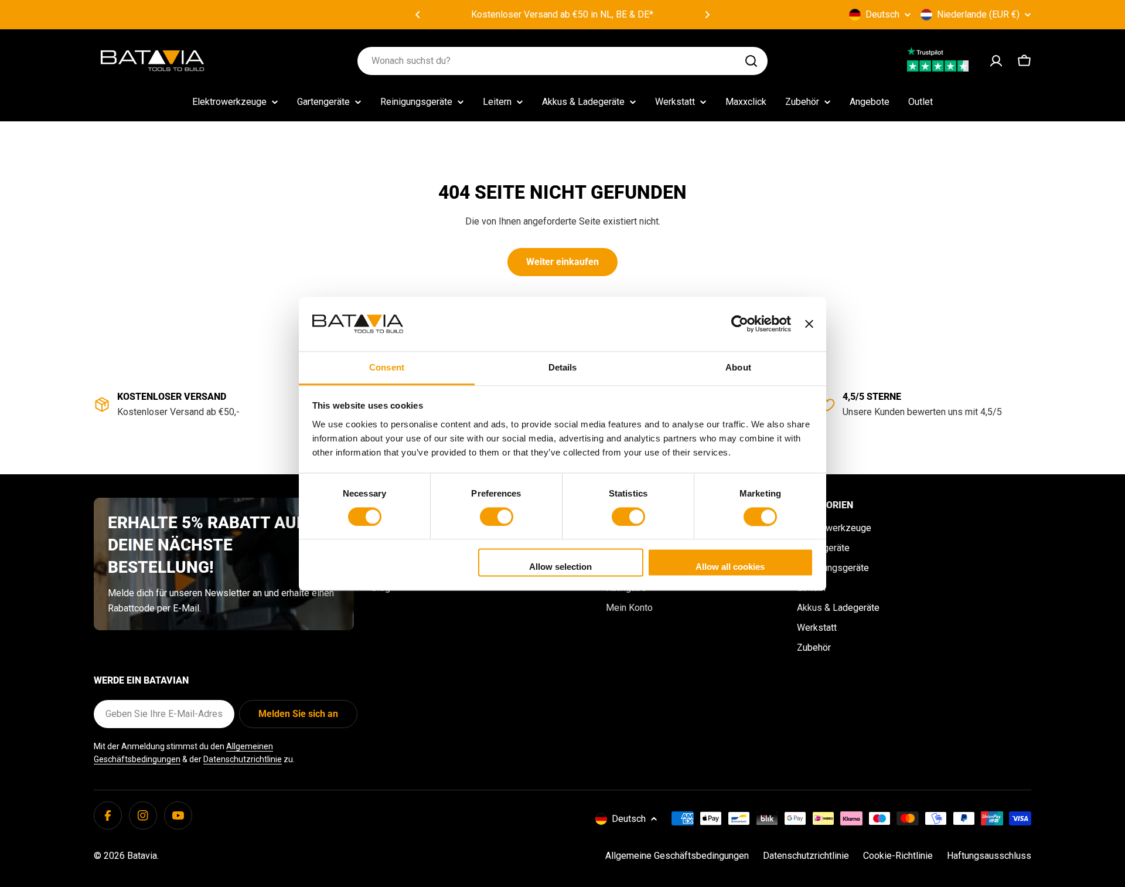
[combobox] (562, 61)
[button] (418, 15)
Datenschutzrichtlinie (242, 759)
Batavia (142, 855)
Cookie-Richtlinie (898, 855)
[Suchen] (751, 61)
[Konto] (996, 61)
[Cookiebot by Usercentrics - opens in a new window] (739, 323)
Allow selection (560, 567)
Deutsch (882, 14)
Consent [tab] (386, 367)
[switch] (496, 516)
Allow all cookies (730, 567)
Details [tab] (562, 367)
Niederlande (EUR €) (978, 14)
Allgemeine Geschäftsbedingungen (677, 855)
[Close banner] (809, 324)
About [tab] (738, 367)
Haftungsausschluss (989, 855)
